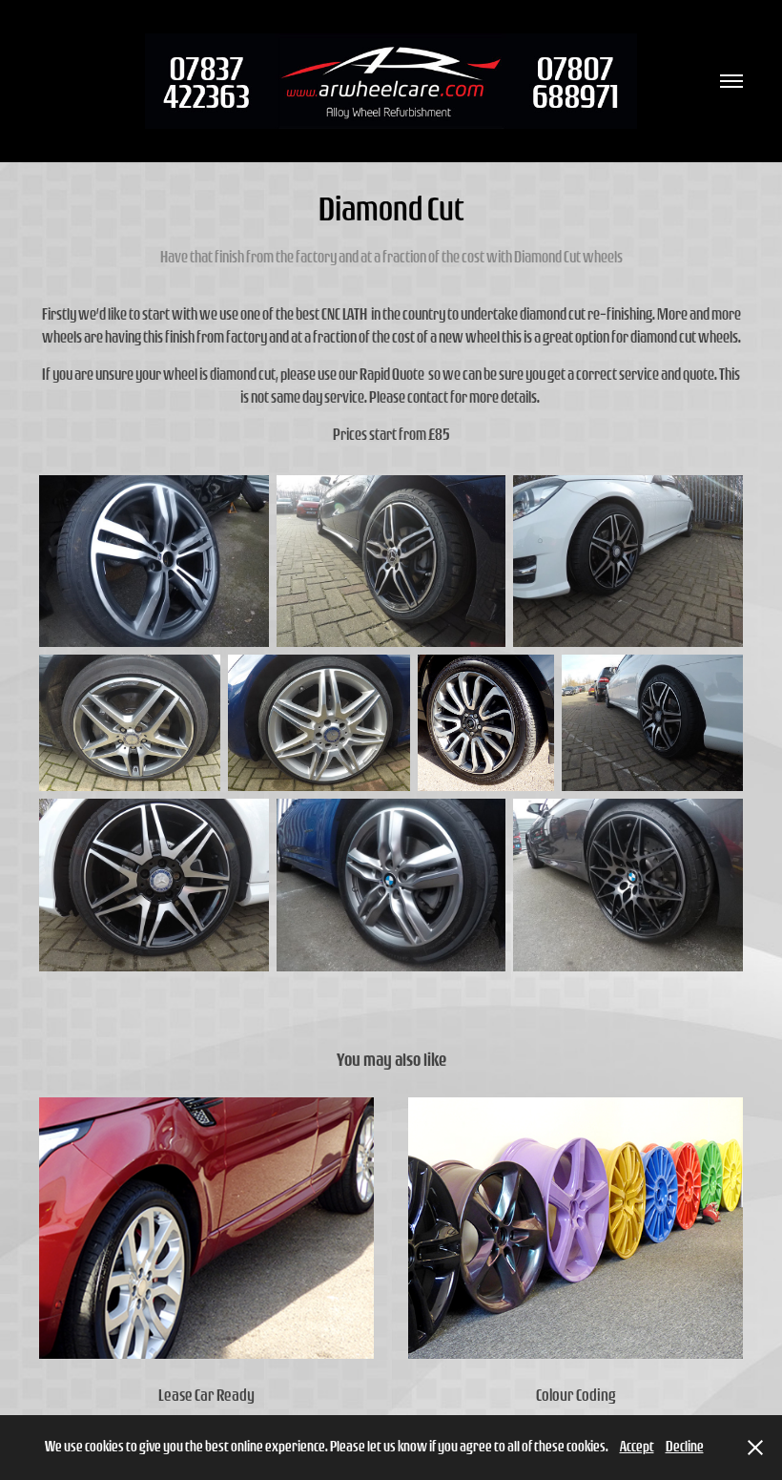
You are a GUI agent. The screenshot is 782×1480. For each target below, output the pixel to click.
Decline (685, 1446)
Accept (637, 1446)
